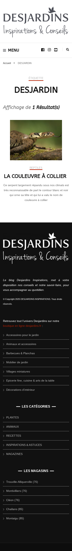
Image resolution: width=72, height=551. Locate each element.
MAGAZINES (14, 454)
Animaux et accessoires (21, 344)
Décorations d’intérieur (20, 389)
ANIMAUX (12, 426)
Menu (13, 50)
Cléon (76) (13, 500)
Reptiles (36, 167)
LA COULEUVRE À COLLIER (36, 176)
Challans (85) (14, 509)
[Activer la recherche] (67, 49)
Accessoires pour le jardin (22, 335)
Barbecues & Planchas (20, 353)
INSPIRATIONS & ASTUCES (24, 444)
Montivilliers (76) (16, 490)
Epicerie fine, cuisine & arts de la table (30, 380)
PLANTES (12, 417)
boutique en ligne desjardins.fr (22, 325)
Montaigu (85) (15, 518)
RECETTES (13, 435)
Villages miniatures (18, 371)
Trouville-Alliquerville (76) (22, 481)
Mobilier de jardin (17, 362)
